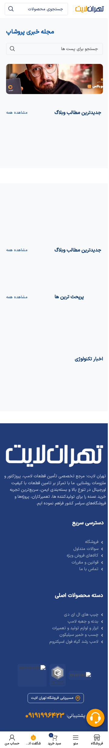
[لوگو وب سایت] (89, 9)
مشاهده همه (17, 113)
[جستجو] (11, 9)
